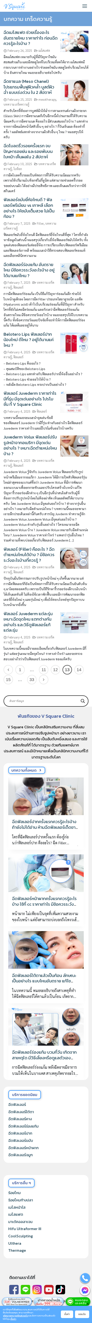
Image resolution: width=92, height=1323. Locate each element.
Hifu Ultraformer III (24, 1228)
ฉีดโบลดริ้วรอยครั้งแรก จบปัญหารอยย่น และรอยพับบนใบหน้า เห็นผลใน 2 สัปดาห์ (28, 151)
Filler (40, 223)
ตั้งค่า (13, 1319)
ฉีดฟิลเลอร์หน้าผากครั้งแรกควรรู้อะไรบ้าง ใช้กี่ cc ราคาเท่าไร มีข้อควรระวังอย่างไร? (44, 904)
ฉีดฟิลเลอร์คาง (20, 1119)
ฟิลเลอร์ (18, 287)
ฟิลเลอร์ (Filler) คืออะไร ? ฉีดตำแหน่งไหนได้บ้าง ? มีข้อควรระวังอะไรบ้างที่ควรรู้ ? (29, 554)
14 (79, 669)
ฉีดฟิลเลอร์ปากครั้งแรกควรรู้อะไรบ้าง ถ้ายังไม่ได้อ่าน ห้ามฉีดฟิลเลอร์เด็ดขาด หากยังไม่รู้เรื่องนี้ (45, 827)
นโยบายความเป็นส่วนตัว (15, 1315)
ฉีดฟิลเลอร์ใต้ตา (21, 1112)
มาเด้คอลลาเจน (20, 1221)
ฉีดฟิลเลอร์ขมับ (20, 1140)
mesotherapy (47, 99)
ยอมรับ (82, 1314)
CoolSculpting (20, 1236)
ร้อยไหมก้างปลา (20, 1200)
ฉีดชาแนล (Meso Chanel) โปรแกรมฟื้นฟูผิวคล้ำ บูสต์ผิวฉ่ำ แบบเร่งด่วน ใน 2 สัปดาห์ (29, 87)
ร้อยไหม (14, 1192)
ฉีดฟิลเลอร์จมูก (20, 1155)
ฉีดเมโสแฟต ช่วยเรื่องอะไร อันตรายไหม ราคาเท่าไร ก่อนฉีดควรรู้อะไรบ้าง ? (31, 38)
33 (31, 679)
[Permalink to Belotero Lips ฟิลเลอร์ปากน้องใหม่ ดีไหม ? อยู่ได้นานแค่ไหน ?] (74, 342)
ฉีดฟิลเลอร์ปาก (20, 1133)
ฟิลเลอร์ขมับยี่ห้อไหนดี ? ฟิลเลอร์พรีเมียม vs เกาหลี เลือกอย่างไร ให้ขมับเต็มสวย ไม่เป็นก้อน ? (29, 207)
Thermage (17, 1250)
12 (55, 669)
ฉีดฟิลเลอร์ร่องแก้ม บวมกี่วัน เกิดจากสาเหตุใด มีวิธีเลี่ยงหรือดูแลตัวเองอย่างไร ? (44, 1057)
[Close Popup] (88, 1304)
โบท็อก (17, 169)
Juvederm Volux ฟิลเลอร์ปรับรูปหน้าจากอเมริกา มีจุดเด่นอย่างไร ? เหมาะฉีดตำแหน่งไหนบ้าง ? (30, 445)
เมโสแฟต (44, 50)
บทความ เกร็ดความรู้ (16, 104)
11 (44, 669)
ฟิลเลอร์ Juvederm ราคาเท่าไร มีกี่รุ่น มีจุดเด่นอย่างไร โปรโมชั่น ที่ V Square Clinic (30, 398)
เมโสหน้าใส (16, 1207)
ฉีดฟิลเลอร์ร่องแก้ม (23, 1126)
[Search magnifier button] (82, 701)
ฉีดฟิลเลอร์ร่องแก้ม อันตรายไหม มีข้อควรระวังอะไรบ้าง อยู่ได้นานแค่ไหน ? (29, 270)
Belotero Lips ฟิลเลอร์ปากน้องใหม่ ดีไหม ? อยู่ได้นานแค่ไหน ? (29, 339)
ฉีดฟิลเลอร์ (17, 1104)
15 (8, 679)
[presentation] (46, 796)
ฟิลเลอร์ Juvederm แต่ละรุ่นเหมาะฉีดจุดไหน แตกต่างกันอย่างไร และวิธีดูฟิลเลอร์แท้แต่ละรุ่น (28, 622)
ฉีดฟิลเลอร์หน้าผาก (23, 1148)
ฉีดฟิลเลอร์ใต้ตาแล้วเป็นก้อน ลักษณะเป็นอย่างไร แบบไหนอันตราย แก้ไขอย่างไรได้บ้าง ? (44, 981)
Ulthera (14, 1243)
